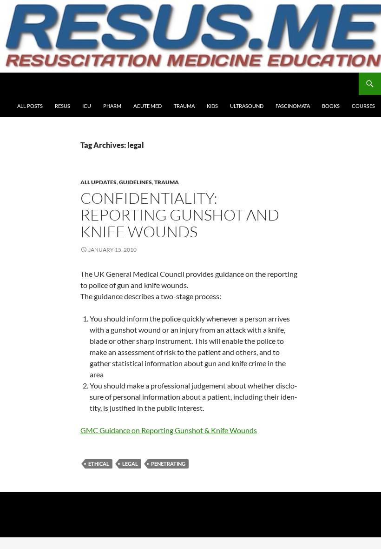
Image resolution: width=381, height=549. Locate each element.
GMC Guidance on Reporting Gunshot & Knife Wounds (168, 430)
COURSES (363, 106)
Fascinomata (293, 106)
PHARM (112, 106)
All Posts (30, 106)
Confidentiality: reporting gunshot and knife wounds (179, 214)
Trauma (184, 106)
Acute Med (147, 106)
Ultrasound (246, 106)
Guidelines (135, 182)
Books (331, 106)
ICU (86, 106)
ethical (98, 464)
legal (130, 464)
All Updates (98, 182)
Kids (212, 106)
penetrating (168, 464)
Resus (62, 106)
